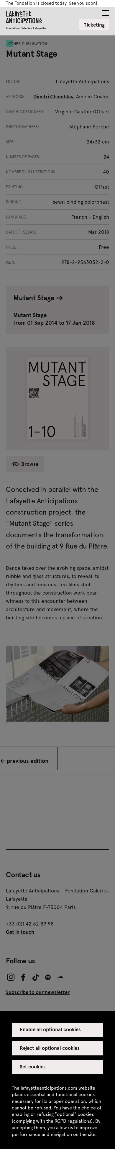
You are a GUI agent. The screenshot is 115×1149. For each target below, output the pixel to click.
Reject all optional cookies (50, 1047)
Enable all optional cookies (50, 1029)
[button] (105, 11)
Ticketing (94, 24)
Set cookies (33, 1066)
